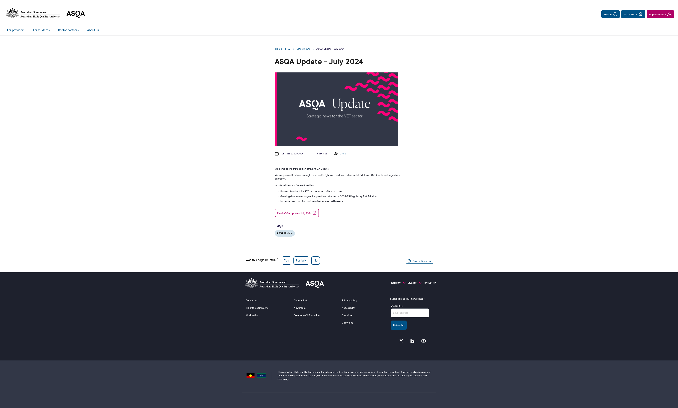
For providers (16, 30)
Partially (301, 261)
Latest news (303, 49)
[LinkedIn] (412, 342)
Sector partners (68, 30)
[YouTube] (423, 342)
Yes (286, 261)
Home (278, 49)
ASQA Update (285, 233)
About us (93, 30)
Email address (397, 305)
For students (41, 30)
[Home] (44, 13)
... (289, 49)
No (315, 261)
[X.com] (401, 342)
